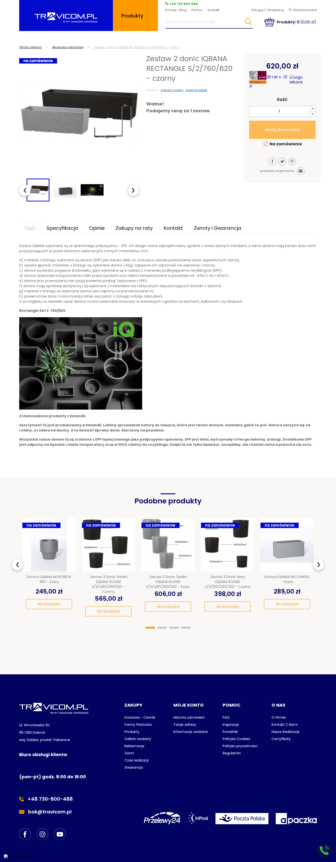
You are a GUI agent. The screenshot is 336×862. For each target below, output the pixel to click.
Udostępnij (272, 161)
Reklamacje (134, 746)
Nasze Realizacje (286, 731)
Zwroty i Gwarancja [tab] (217, 228)
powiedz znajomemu (281, 170)
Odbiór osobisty (137, 738)
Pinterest (292, 161)
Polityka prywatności (240, 746)
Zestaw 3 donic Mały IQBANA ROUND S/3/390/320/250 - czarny (227, 581)
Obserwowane (304, 10)
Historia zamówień (189, 717)
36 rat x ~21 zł (268, 81)
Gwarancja (133, 767)
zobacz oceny (172, 90)
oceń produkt (196, 90)
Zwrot (129, 753)
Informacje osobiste (190, 731)
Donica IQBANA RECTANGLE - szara (287, 579)
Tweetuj (282, 161)
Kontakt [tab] (173, 228)
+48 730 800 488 (183, 3)
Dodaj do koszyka (282, 130)
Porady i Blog (175, 10)
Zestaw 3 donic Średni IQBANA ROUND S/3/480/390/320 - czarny (108, 584)
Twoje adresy (184, 724)
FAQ (226, 717)
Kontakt (213, 10)
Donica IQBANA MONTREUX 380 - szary (49, 579)
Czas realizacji (136, 760)
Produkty (131, 731)
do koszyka (49, 604)
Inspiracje (231, 724)
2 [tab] (162, 628)
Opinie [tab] (97, 228)
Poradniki (230, 731)
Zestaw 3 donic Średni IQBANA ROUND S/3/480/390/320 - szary (168, 581)
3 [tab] (174, 628)
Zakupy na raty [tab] (134, 228)
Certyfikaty (281, 738)
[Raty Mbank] (303, 80)
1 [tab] (150, 628)
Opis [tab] (30, 228)
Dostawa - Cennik (139, 717)
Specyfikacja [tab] (62, 228)
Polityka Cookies (236, 738)
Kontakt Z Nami (285, 724)
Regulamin (232, 753)
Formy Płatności (138, 724)
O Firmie (279, 717)
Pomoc (197, 10)
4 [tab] (185, 628)
